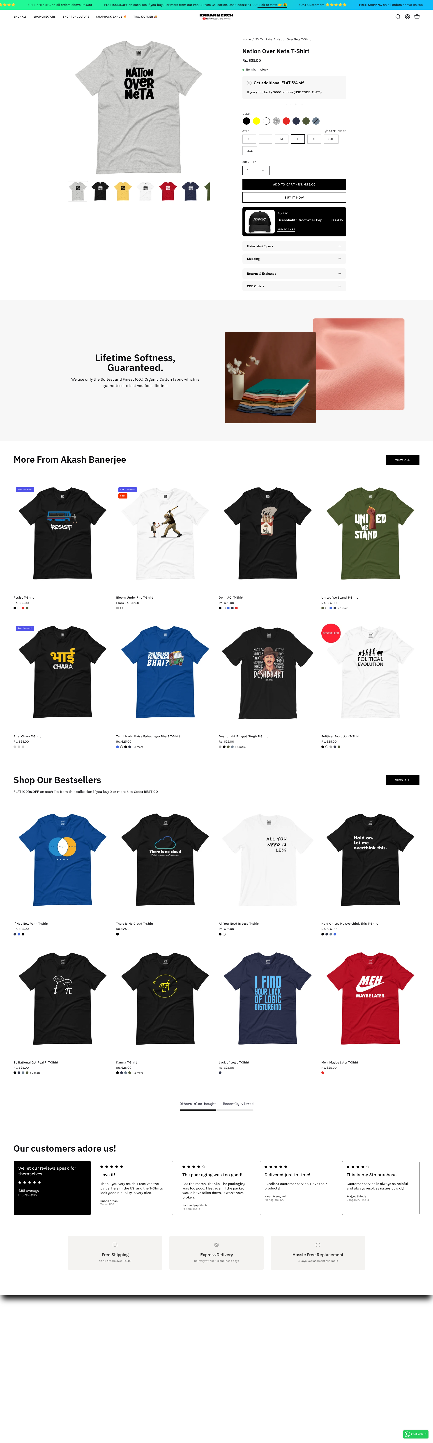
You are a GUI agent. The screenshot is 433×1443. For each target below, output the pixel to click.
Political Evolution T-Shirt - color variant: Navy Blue (335, 747)
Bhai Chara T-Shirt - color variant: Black (15, 747)
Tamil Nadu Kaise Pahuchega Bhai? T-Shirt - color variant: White (121, 747)
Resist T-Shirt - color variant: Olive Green (27, 608)
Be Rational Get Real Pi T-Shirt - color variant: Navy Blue (19, 1072)
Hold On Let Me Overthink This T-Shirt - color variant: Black (322, 934)
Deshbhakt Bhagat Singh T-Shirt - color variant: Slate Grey (232, 747)
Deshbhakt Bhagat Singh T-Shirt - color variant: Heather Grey (220, 747)
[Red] (286, 121)
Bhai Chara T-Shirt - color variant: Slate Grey (23, 747)
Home (246, 39)
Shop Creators (140, 1315)
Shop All (135, 1307)
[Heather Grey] (276, 121)
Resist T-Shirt (24, 597)
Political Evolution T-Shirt (340, 736)
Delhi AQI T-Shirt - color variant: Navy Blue (232, 608)
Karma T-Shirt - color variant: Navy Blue (121, 1072)
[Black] (246, 121)
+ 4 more (240, 747)
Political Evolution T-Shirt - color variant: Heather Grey (330, 747)
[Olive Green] (306, 121)
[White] (266, 121)
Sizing (73, 1322)
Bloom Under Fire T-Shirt (134, 597)
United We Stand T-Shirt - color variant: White (326, 608)
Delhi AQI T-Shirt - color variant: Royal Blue (228, 608)
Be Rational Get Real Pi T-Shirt (36, 1062)
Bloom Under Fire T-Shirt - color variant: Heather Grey (117, 608)
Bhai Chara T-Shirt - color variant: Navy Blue (19, 747)
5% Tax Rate (263, 39)
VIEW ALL (402, 460)
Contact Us (77, 1315)
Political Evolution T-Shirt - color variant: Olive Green (339, 747)
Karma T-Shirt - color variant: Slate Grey (125, 1072)
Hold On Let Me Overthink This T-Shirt (349, 923)
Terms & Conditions (84, 1337)
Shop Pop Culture (143, 1322)
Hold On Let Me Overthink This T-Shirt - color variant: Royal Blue (335, 934)
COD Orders (255, 286)
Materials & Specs (260, 246)
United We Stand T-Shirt (339, 597)
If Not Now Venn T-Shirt (31, 923)
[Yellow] (256, 121)
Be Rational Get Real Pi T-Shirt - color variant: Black (15, 1072)
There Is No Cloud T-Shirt (134, 923)
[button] (44, 16)
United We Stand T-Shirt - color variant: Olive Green (322, 608)
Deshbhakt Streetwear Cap (299, 220)
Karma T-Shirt (126, 1062)
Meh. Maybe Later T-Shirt (339, 1062)
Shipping (253, 258)
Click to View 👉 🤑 (272, 5)
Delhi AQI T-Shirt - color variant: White (224, 608)
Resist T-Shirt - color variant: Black (15, 608)
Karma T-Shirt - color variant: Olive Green (129, 1072)
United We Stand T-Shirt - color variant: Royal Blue (330, 608)
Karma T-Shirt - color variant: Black (117, 1072)
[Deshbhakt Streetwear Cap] (260, 221)
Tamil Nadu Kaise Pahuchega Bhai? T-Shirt (148, 736)
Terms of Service (81, 1352)
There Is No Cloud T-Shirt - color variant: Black (117, 934)
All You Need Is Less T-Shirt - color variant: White (224, 934)
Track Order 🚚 (141, 1337)
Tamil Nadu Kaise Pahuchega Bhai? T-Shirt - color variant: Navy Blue (129, 747)
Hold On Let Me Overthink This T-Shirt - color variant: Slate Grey (330, 934)
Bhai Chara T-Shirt (27, 736)
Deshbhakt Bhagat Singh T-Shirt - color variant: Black (224, 747)
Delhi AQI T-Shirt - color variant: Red (236, 608)
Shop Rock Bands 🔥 (146, 1330)
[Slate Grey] (316, 121)
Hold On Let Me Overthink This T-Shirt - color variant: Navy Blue (326, 934)
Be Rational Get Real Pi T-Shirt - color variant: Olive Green (27, 1072)
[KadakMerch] (216, 17)
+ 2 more (343, 608)
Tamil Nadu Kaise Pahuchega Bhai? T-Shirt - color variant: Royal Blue (117, 747)
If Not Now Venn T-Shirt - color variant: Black (23, 934)
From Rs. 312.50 (127, 603)
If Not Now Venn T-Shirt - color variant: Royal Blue (19, 934)
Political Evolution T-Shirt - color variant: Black (322, 747)
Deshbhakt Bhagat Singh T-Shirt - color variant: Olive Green (228, 747)
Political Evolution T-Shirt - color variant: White (326, 747)
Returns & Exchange (261, 273)
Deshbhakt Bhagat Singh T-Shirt (243, 736)
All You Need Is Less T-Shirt (239, 923)
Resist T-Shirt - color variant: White (19, 608)
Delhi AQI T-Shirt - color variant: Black (220, 608)
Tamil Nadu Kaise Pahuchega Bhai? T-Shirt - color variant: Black (125, 747)
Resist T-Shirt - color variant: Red (23, 608)
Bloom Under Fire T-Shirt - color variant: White (121, 608)
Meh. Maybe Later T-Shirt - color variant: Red (322, 1072)
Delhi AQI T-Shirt (231, 597)
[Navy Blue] (296, 121)
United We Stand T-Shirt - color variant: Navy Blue (335, 608)
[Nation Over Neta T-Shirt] (78, 191)
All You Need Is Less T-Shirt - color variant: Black (220, 934)
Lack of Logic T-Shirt (234, 1062)
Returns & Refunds (83, 1330)
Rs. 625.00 (21, 603)
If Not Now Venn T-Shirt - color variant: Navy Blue (15, 934)
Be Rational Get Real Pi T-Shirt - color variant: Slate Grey (23, 1072)
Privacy (73, 1344)
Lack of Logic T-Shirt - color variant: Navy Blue (220, 1072)
